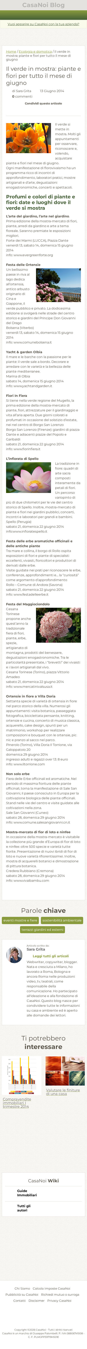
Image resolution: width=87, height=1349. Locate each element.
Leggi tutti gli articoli (51, 956)
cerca (81, 15)
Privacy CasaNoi (59, 1301)
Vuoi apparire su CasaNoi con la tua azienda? (43, 24)
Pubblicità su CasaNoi (21, 1294)
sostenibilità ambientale (62, 920)
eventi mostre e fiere (20, 920)
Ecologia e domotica (35, 52)
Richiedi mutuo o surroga (60, 1294)
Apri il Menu (43, 15)
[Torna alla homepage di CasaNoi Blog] (43, 1318)
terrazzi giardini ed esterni (42, 930)
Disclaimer (37, 1301)
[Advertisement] (44, 35)
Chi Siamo (22, 1288)
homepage (5, 15)
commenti (22, 96)
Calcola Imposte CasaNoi (51, 1288)
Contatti (19, 1301)
